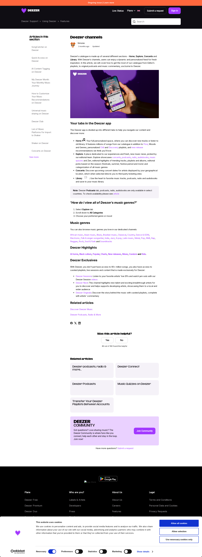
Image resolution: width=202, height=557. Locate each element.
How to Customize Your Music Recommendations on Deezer (40, 98)
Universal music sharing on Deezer (40, 112)
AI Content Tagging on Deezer (41, 70)
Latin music (128, 238)
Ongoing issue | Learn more (101, 3)
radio (134, 157)
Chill (102, 147)
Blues (99, 234)
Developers (75, 505)
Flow (145, 144)
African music (76, 234)
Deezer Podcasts (84, 384)
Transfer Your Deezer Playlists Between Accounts (91, 403)
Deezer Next (82, 282)
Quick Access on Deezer (40, 59)
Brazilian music (110, 234)
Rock (81, 241)
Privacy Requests (158, 511)
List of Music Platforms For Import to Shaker (41, 132)
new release (137, 147)
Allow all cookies (179, 523)
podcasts (126, 157)
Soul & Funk (90, 241)
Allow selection (179, 531)
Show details (143, 551)
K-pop (119, 238)
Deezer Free (31, 499)
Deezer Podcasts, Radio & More (85, 314)
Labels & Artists (77, 499)
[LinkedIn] (79, 323)
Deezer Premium (33, 505)
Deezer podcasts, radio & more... (89, 368)
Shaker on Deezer (40, 143)
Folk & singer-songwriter (92, 238)
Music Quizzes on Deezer (134, 384)
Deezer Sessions (84, 276)
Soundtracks (106, 241)
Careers (116, 505)
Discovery (113, 147)
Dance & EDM (142, 234)
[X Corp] (75, 323)
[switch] (79, 551)
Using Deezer (49, 21)
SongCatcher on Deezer (39, 48)
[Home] (30, 10)
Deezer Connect (128, 367)
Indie (107, 238)
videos (94, 279)
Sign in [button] (174, 10)
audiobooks (143, 157)
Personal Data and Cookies (163, 505)
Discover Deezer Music (81, 309)
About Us (117, 499)
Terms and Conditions (160, 499)
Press (72, 511)
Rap (153, 238)
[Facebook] (71, 323)
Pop (143, 238)
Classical (122, 234)
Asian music (90, 234)
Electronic (75, 238)
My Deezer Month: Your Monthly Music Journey (41, 82)
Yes (107, 340)
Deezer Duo (31, 511)
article (116, 193)
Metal (137, 238)
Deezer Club (37, 121)
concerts (116, 157)
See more (34, 157)
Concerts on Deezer (41, 151)
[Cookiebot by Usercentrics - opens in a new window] (18, 552)
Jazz (112, 238)
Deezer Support (29, 21)
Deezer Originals (83, 292)
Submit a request (125, 448)
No (121, 340)
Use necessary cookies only (179, 539)
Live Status (118, 10)
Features (64, 21)
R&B (148, 238)
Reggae (74, 241)
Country (131, 234)
